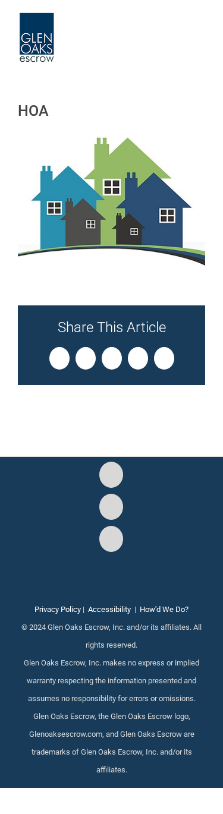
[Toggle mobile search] (179, 30)
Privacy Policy (57, 609)
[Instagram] (111, 507)
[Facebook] (111, 475)
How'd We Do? (164, 609)
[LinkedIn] (111, 539)
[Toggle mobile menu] (200, 30)
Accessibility (109, 609)
